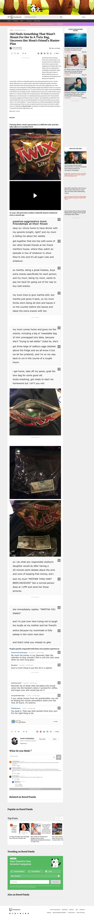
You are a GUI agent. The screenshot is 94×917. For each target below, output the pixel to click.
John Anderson (16, 761)
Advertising (65, 909)
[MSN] (25, 913)
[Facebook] (9, 913)
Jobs (76, 909)
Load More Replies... (19, 785)
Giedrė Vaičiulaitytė (17, 47)
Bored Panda (14, 909)
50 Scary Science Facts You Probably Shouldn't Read (73, 49)
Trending (15, 20)
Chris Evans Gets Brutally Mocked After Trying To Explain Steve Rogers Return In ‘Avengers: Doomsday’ (75, 167)
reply (18, 765)
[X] (17, 913)
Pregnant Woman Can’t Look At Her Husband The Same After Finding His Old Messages (75, 94)
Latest (21, 20)
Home (9, 20)
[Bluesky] (20, 913)
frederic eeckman (16, 768)
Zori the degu (15, 776)
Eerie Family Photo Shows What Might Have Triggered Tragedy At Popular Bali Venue (75, 212)
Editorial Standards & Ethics (59, 912)
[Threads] (23, 913)
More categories (16, 876)
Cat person (17, 781)
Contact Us (82, 909)
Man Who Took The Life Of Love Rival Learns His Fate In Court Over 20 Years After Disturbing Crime (75, 190)
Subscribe (55, 882)
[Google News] (28, 913)
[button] (57, 818)
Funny (11, 30)
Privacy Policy (71, 912)
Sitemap (49, 912)
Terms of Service (81, 912)
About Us (71, 909)
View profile (42, 739)
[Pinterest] (15, 913)
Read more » (23, 743)
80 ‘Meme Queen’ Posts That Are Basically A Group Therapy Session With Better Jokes (75, 71)
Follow (54, 739)
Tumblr (18, 111)
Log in (83, 17)
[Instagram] (12, 913)
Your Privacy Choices (55, 909)
